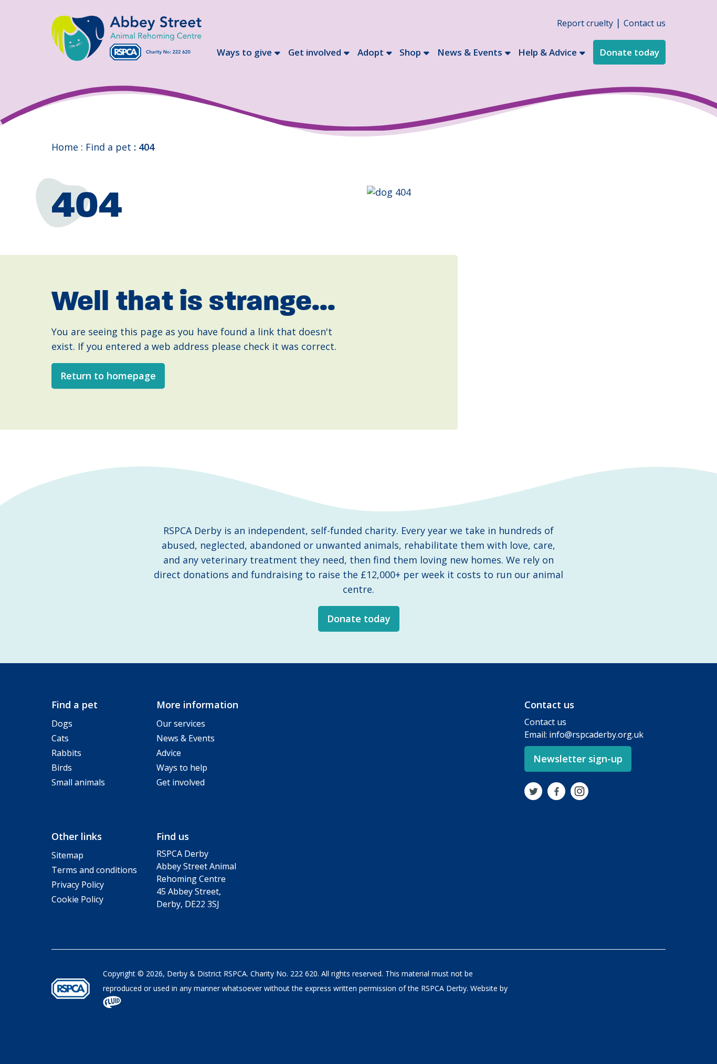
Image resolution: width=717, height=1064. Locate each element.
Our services (180, 723)
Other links (76, 836)
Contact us (645, 23)
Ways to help (181, 767)
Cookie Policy (77, 899)
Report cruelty (585, 23)
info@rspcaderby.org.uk (596, 734)
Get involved (314, 52)
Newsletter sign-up (578, 758)
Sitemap (67, 855)
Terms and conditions (94, 870)
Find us (172, 836)
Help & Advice (547, 52)
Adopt (370, 52)
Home (64, 147)
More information (197, 704)
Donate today (629, 52)
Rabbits (66, 753)
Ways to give (244, 52)
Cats (60, 738)
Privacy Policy (77, 884)
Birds (61, 767)
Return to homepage (108, 375)
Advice (168, 753)
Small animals (78, 782)
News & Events (469, 52)
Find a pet (108, 147)
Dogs (61, 723)
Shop (410, 52)
